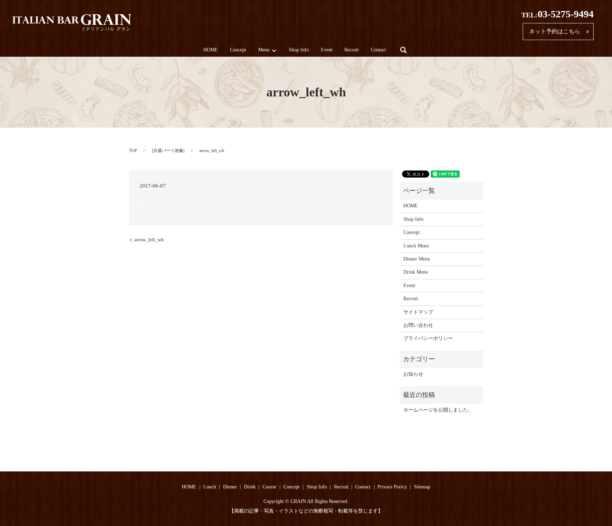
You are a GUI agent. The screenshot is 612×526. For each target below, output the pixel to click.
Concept (238, 50)
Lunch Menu (416, 245)
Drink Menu (415, 272)
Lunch (209, 486)
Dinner (230, 486)
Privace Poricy (392, 486)
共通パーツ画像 (168, 150)
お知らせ (413, 374)
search (403, 50)
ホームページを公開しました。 (438, 410)
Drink (250, 486)
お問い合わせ (418, 325)
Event (327, 50)
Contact (378, 50)
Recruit (351, 50)
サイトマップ (418, 312)
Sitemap (422, 486)
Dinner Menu (416, 259)
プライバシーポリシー (428, 338)
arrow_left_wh (149, 239)
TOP (133, 150)
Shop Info (299, 50)
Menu (264, 50)
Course (269, 486)
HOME (210, 50)
